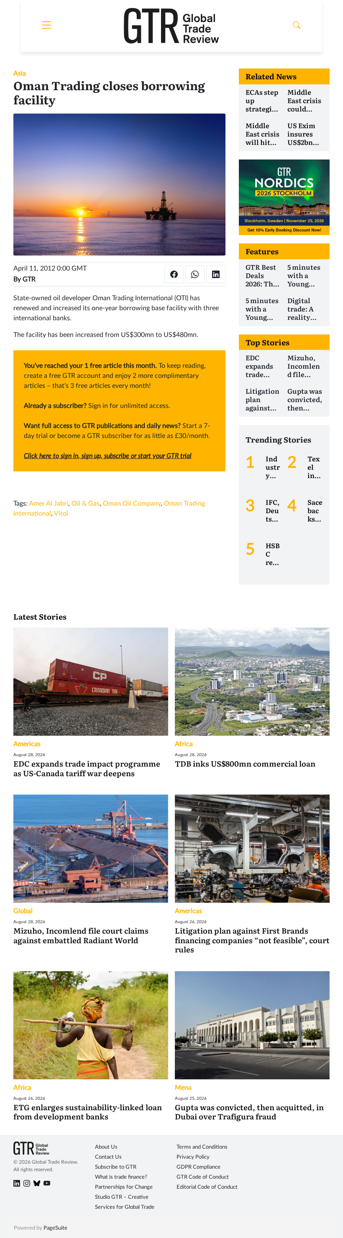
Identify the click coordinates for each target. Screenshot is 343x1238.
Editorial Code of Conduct (207, 1187)
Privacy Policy (193, 1157)
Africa (184, 744)
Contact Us (108, 1157)
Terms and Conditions (202, 1147)
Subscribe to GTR (115, 1167)
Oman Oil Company (132, 503)
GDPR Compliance (198, 1167)
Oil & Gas (86, 503)
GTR (29, 279)
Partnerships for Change (124, 1187)
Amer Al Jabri (48, 503)
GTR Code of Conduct (203, 1177)
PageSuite (55, 1228)
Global (23, 911)
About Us (106, 1147)
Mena (183, 1087)
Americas (27, 744)
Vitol (61, 513)
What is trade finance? (121, 1177)
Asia (19, 73)
